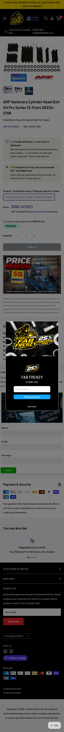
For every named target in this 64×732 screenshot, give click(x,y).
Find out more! (32, 396)
